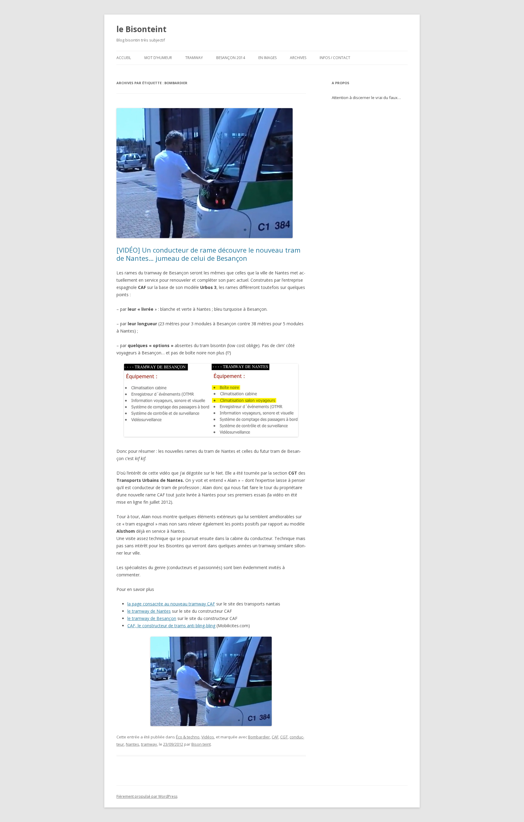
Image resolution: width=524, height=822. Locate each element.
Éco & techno (188, 737)
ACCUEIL (123, 57)
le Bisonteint (141, 29)
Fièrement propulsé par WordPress (146, 796)
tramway (149, 744)
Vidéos (207, 737)
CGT (284, 737)
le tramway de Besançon (151, 618)
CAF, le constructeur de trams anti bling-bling (171, 625)
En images (267, 57)
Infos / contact (335, 57)
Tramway (194, 57)
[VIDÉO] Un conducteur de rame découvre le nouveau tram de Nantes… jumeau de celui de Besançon (208, 253)
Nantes (132, 744)
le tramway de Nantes (149, 611)
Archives (298, 57)
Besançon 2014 (230, 57)
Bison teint (201, 744)
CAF (275, 737)
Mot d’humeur (158, 57)
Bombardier (259, 737)
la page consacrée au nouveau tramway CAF (171, 604)
